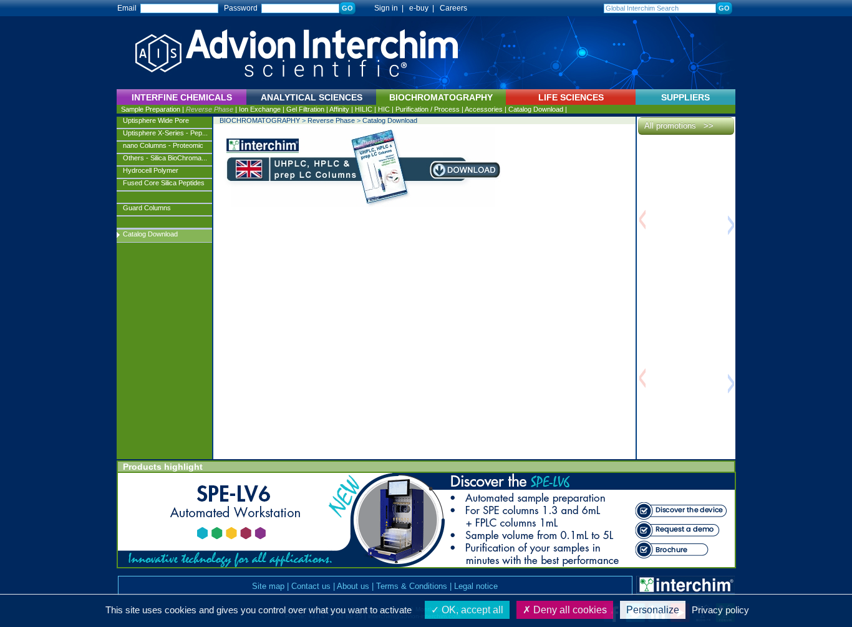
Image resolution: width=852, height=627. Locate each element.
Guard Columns (147, 207)
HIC (384, 109)
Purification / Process (427, 109)
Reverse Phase (209, 109)
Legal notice (476, 586)
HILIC (363, 109)
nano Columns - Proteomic (163, 145)
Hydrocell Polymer (150, 170)
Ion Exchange (260, 109)
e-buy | (423, 8)
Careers (453, 8)
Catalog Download (535, 109)
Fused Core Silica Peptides (164, 183)
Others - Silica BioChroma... (165, 158)
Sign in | (383, 8)
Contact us (311, 586)
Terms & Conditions (411, 586)
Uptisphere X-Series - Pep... (165, 133)
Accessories (484, 109)
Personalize (652, 610)
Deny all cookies (569, 610)
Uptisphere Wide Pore (156, 120)
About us (353, 586)
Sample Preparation (150, 109)
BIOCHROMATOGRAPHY (260, 120)
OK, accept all (471, 610)
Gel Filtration (305, 109)
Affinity (339, 109)
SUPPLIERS (685, 97)
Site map (268, 586)
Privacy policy (720, 610)
